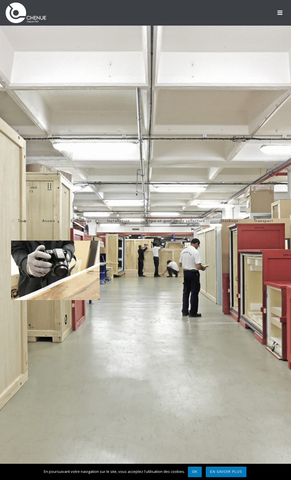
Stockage (229, 221)
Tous (22, 221)
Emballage (81, 221)
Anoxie (48, 221)
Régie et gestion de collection (175, 221)
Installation (118, 221)
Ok (195, 472)
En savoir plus (226, 472)
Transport (263, 221)
